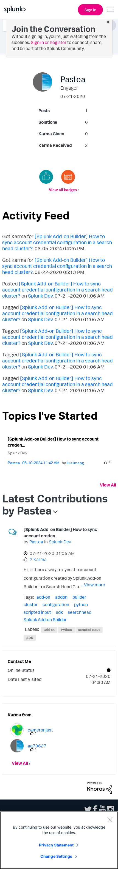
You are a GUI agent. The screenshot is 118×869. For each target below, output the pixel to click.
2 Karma (38, 559)
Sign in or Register (48, 42)
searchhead (79, 612)
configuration (56, 604)
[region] (59, 840)
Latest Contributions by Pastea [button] (55, 504)
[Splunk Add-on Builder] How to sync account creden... (53, 442)
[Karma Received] (46, 177)
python (81, 604)
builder (79, 597)
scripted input (37, 612)
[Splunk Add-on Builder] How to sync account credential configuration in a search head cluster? (57, 242)
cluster (31, 604)
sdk (59, 612)
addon (61, 597)
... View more (93, 584)
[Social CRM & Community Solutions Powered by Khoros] (99, 787)
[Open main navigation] (110, 9)
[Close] (110, 819)
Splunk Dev (40, 296)
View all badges (63, 189)
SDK (29, 638)
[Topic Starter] (68, 177)
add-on (43, 597)
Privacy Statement (56, 845)
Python (66, 630)
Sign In (90, 9)
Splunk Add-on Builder (45, 619)
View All (108, 485)
